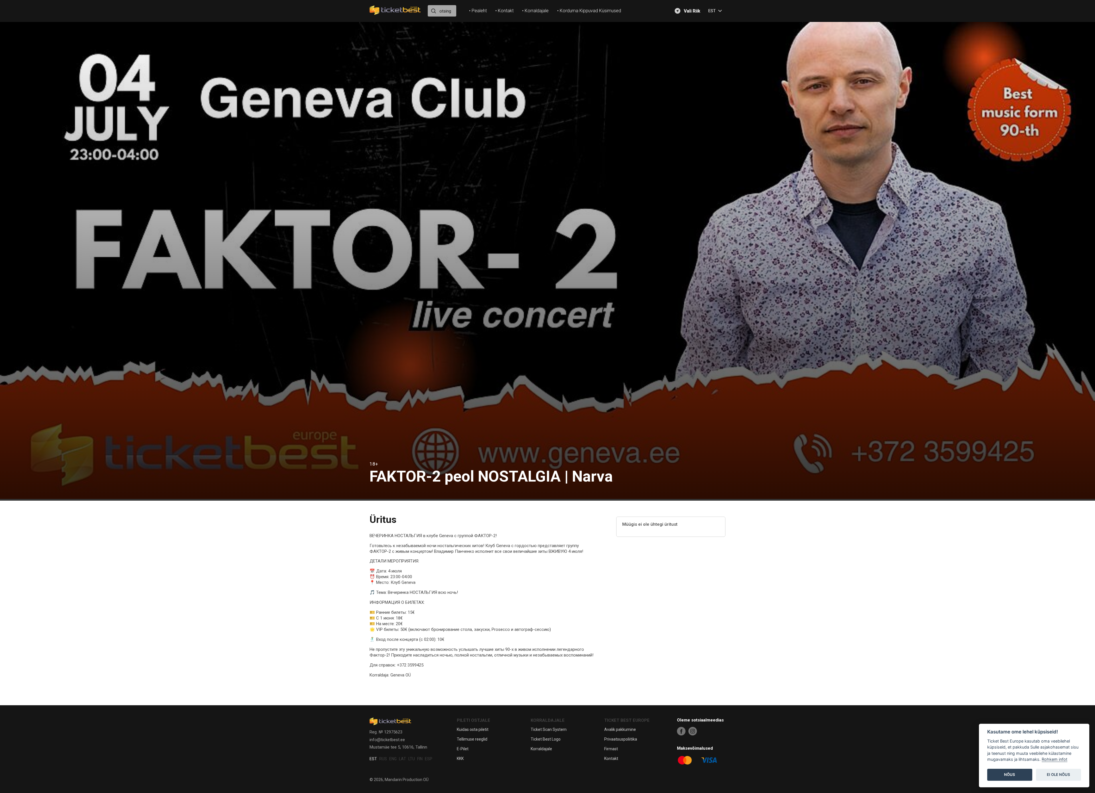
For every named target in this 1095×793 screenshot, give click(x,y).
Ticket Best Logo (546, 739)
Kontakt (611, 758)
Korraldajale (541, 749)
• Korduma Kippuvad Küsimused (589, 10)
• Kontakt (504, 10)
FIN (420, 759)
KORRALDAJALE (548, 720)
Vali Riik (692, 11)
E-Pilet (463, 749)
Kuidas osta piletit (472, 729)
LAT (402, 759)
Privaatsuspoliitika (620, 739)
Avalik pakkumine (620, 729)
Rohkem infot (1054, 759)
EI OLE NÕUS (1058, 774)
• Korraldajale (535, 10)
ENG (393, 759)
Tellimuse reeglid (472, 739)
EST (373, 759)
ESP (428, 759)
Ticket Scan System (549, 729)
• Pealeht (478, 10)
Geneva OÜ (400, 675)
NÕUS (1009, 774)
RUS (383, 759)
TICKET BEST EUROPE (627, 720)
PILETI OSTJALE (473, 720)
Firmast (611, 749)
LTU (411, 759)
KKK (460, 758)
